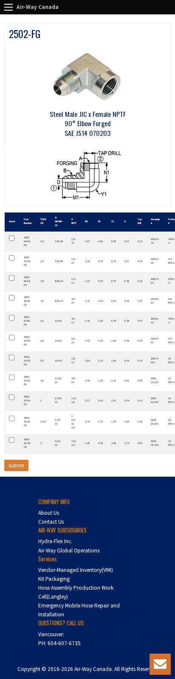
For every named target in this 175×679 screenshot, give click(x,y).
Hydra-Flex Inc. (55, 541)
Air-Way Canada (38, 7)
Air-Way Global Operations (68, 550)
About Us (48, 512)
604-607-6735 (64, 643)
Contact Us (51, 521)
